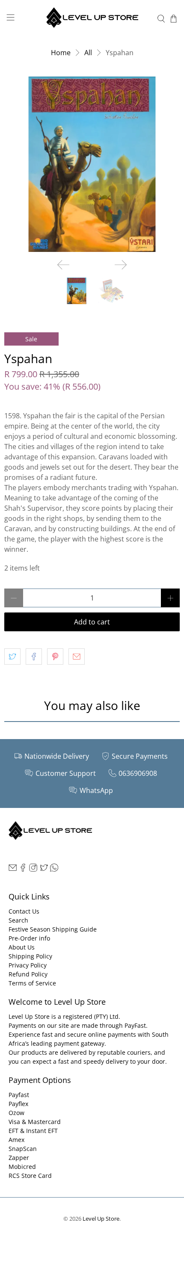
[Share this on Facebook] (34, 656)
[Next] (120, 264)
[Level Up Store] (92, 18)
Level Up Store (101, 1218)
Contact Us (24, 911)
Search (18, 920)
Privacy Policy (28, 965)
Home (61, 52)
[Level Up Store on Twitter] (44, 869)
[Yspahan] (92, 164)
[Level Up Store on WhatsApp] (54, 869)
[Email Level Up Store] (13, 869)
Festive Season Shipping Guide (53, 929)
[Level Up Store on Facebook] (23, 869)
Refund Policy (28, 974)
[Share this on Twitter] (12, 656)
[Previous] (63, 264)
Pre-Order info (29, 938)
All (88, 52)
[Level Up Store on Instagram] (33, 869)
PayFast (135, 1025)
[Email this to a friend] (76, 656)
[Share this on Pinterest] (55, 656)
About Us (22, 947)
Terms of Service (32, 983)
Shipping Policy (30, 956)
